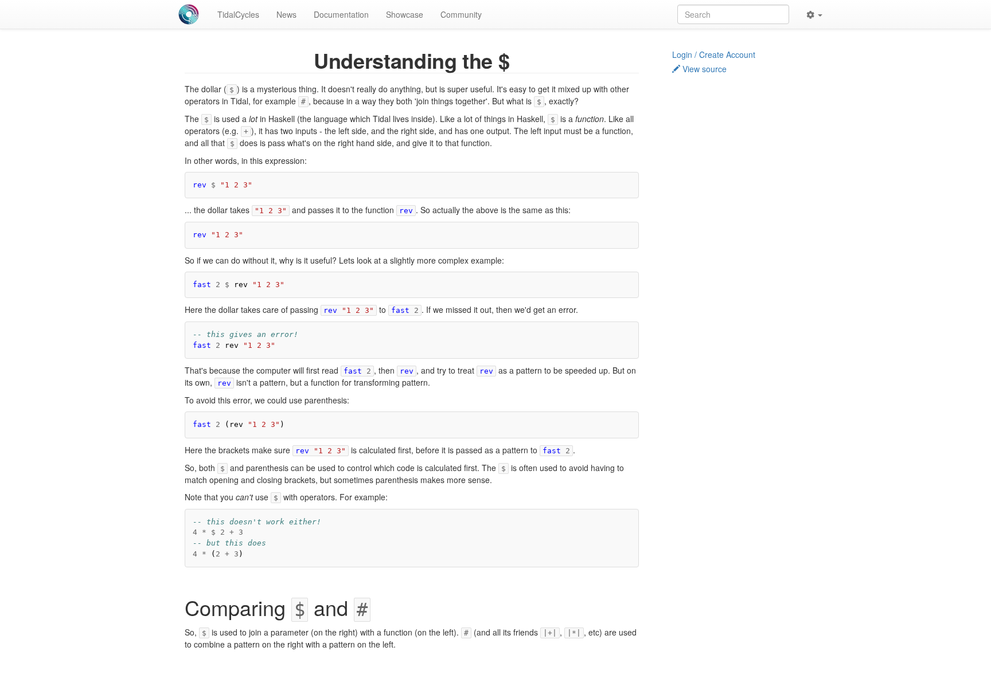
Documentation (341, 14)
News (286, 14)
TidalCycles (238, 14)
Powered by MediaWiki (560, 690)
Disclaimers (526, 680)
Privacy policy (381, 680)
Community (461, 14)
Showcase (404, 14)
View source (703, 68)
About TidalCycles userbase (456, 680)
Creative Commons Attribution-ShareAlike (456, 690)
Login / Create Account (713, 54)
